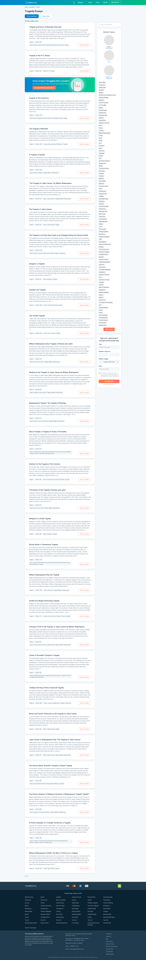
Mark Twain (102, 214)
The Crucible (102, 229)
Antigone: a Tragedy (37, 264)
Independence (103, 325)
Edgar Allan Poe (103, 221)
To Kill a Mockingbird (104, 262)
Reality (101, 166)
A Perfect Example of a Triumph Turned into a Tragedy (49, 823)
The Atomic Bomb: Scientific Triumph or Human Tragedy (50, 766)
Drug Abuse (75, 917)
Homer (101, 312)
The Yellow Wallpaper (105, 269)
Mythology (102, 171)
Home (26, 7)
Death (100, 140)
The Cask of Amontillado (105, 302)
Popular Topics (44, 923)
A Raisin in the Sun (104, 123)
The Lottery (102, 267)
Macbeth (101, 100)
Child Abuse (28, 900)
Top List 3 (58, 920)
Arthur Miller (102, 82)
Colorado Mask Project (31, 923)
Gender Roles (75, 903)
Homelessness (76, 905)
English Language (103, 292)
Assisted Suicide (92, 914)
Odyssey (101, 204)
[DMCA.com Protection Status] (119, 886)
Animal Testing (60, 903)
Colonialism (102, 272)
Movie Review (106, 908)
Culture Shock (103, 219)
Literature (31, 7)
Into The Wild (102, 105)
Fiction (101, 135)
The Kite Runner (103, 320)
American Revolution (46, 905)
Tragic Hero (102, 85)
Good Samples (107, 923)
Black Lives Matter (61, 900)
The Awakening (103, 317)
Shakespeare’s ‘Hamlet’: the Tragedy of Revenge (47, 403)
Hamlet (101, 107)
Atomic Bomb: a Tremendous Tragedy (43, 545)
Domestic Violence (45, 914)
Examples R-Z (59, 908)
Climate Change (92, 908)
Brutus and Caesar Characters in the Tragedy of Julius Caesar (53, 714)
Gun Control (59, 914)
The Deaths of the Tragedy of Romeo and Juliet (47, 490)
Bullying (74, 900)
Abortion (58, 911)
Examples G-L (28, 908)
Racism (42, 897)
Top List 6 (105, 920)
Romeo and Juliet (103, 206)
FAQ (107, 939)
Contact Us (109, 934)
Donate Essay (109, 951)
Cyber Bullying (60, 917)
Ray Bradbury (102, 241)
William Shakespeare (109, 47)
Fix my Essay (75, 923)
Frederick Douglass (104, 236)
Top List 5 (90, 920)
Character (101, 150)
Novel (100, 138)
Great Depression (76, 914)
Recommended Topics (109, 917)
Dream (101, 310)
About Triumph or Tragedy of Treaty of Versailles (48, 432)
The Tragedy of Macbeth (38, 129)
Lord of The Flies (103, 102)
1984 (100, 125)
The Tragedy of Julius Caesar (40, 209)
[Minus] (100, 362)
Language (101, 153)
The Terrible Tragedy (37, 316)
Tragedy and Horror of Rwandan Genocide (45, 27)
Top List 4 (74, 920)
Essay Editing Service (61, 923)
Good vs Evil (102, 300)
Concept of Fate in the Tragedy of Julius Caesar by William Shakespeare (56, 627)
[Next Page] (29, 876)
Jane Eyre (101, 264)
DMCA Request (110, 954)
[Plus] (117, 362)
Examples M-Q (44, 908)
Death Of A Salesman (109, 77)
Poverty (43, 903)
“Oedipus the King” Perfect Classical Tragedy (46, 688)
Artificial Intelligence (46, 911)
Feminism (101, 145)
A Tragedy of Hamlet (37, 155)
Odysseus (101, 201)
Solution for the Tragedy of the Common (44, 464)
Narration (101, 183)
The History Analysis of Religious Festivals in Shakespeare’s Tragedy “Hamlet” (59, 794)
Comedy (101, 130)
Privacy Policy (109, 941)
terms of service (113, 374)
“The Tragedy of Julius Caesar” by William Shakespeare (50, 183)
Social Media (75, 908)
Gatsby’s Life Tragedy (37, 290)
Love (100, 143)
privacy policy (104, 375)
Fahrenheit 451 (103, 115)
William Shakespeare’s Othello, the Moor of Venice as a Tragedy (53, 853)
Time (100, 226)
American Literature (104, 161)
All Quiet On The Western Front (107, 95)
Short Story (102, 234)
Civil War (27, 903)
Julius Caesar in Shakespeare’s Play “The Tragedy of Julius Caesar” (55, 740)
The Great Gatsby (104, 168)
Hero (109, 62)
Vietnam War (44, 900)
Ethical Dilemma (76, 911)
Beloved (101, 297)
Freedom (101, 176)
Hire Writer (115, 2)
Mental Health (28, 911)
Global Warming (29, 897)
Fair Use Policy (110, 949)
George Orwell (102, 110)
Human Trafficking (108, 903)
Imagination (102, 290)
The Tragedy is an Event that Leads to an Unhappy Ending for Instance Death (58, 235)
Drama (101, 128)
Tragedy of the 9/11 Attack (39, 56)
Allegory (101, 92)
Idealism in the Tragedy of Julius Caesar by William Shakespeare (54, 372)
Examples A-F (106, 905)
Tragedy (101, 196)
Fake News (90, 911)
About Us (108, 936)
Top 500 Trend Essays (30, 927)
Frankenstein (102, 112)
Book (100, 148)
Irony (100, 277)
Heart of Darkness (104, 287)
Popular (90, 917)
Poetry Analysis (103, 315)
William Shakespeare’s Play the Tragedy (44, 575)
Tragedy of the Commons (39, 98)
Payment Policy (110, 944)
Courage (101, 282)
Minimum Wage (60, 905)
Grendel (101, 284)
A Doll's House (102, 322)
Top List (27, 920)
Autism (27, 917)
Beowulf (101, 118)
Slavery (27, 905)
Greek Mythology (103, 198)
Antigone (101, 90)
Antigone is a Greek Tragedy (40, 519)
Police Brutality (91, 897)
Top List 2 (43, 920)
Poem (100, 188)
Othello (101, 224)
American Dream (103, 186)
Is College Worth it (45, 917)
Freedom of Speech (93, 903)
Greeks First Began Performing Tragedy (44, 601)
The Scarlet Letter (104, 249)
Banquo (101, 295)
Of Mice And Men (103, 97)
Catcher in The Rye (104, 279)
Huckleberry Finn (103, 254)
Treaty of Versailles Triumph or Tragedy (44, 655)
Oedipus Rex (102, 87)
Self (100, 305)
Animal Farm (102, 120)
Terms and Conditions (111, 946)
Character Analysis (104, 252)
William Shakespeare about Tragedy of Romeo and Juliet (51, 344)
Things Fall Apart (103, 307)
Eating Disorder (107, 914)
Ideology (101, 247)
